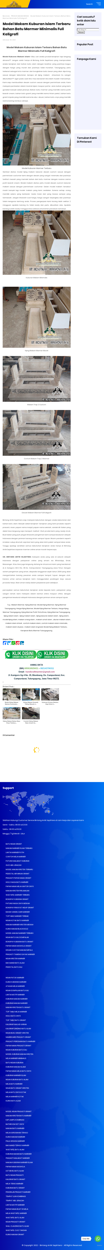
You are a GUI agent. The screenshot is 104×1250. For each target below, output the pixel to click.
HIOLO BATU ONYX (13, 1016)
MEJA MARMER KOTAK (14, 1096)
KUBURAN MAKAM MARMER (16, 999)
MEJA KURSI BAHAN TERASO (16, 1132)
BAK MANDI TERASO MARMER (17, 1145)
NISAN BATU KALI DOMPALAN (17, 937)
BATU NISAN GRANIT (13, 844)
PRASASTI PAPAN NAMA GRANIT (18, 878)
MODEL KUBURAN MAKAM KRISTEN (19, 1054)
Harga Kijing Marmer (24, 608)
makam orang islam (26, 619)
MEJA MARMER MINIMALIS (15, 1058)
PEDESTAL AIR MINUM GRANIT (17, 873)
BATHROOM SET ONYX (14, 1124)
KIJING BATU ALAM (13, 1101)
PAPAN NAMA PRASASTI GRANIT (18, 1045)
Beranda (6, 16)
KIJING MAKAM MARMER (15, 1137)
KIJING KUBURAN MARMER (15, 982)
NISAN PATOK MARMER (14, 977)
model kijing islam (10, 619)
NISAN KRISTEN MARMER (15, 958)
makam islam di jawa (14, 627)
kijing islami (64, 616)
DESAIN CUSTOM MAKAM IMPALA (19, 950)
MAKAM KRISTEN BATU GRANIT (17, 1007)
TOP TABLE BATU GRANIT (15, 1020)
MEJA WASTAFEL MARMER (16, 1213)
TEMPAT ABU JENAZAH (14, 1200)
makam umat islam (44, 619)
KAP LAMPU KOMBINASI (14, 1120)
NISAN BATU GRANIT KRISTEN (17, 1088)
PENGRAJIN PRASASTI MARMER (17, 1192)
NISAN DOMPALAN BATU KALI (17, 990)
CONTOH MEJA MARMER (15, 856)
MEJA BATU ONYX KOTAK (15, 1092)
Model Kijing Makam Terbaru (55, 627)
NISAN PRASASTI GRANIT (15, 1222)
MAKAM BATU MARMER (14, 1128)
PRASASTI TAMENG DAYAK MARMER (20, 954)
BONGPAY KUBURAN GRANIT (17, 899)
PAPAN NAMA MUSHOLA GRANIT (18, 946)
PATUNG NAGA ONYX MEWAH (17, 903)
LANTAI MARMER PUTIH (14, 852)
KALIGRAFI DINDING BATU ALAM (18, 1028)
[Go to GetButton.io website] (98, 1245)
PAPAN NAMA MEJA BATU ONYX (18, 1071)
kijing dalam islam (11, 616)
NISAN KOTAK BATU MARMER (17, 920)
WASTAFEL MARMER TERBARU (17, 895)
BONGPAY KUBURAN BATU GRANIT (19, 941)
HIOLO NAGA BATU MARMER (16, 882)
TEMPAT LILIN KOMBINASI (15, 1196)
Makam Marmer (17, 605)
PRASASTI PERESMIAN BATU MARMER (20, 1041)
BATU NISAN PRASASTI (14, 1175)
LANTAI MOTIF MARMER (15, 994)
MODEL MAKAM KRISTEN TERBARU (19, 869)
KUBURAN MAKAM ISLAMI (15, 1067)
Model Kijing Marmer (45, 605)
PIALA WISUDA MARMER (15, 1141)
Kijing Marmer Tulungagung (58, 612)
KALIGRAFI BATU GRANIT (15, 1179)
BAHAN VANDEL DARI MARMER (17, 912)
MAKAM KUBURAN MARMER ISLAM (19, 1162)
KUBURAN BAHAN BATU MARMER (18, 1154)
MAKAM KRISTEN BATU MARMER (18, 1115)
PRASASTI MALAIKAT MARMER (17, 1158)
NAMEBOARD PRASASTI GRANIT (18, 1037)
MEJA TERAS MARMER (14, 1183)
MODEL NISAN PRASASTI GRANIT (18, 1111)
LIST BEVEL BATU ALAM (14, 1171)
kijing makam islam (27, 616)
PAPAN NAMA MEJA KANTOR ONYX (19, 886)
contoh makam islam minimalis (54, 623)
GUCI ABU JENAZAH (13, 865)
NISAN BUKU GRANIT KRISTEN (17, 1033)
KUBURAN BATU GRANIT (15, 1188)
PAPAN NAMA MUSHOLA (15, 1166)
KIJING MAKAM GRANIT (14, 1234)
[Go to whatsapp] (98, 1239)
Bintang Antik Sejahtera (51, 1245)
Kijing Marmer (31, 605)
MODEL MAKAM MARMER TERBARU (19, 933)
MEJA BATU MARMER (13, 1084)
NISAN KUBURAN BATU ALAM (16, 1079)
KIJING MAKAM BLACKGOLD (16, 929)
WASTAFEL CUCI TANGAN (16, 1230)
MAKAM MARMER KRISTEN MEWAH (19, 924)
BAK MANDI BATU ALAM (14, 963)
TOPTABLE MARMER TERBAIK (17, 916)
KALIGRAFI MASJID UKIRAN (16, 1024)
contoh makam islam (32, 623)
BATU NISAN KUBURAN (14, 1062)
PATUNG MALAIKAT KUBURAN (17, 861)
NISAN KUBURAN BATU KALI (16, 1050)
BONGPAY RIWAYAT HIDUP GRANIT (19, 907)
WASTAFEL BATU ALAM (14, 1149)
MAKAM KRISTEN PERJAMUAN (17, 890)
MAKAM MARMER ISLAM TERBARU (18, 848)
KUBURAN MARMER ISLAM (15, 1075)
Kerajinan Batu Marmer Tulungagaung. (37, 630)
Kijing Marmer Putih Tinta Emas (34, 612)
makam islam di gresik (33, 627)
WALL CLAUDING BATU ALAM (17, 1226)
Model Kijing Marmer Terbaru (46, 608)
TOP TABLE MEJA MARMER (16, 1011)
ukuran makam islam (61, 619)
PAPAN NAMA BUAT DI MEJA (16, 1209)
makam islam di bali (13, 623)
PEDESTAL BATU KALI (13, 967)
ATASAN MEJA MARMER (15, 986)
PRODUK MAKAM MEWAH (20, 16)
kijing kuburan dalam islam (47, 616)
